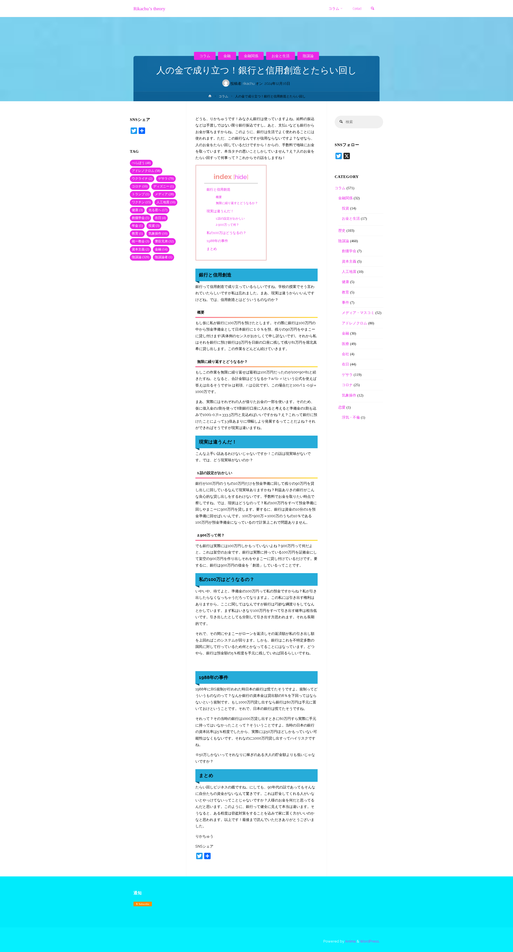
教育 (137, 233)
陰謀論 (308, 56)
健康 (137, 210)
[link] (372, 8)
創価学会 (140, 218)
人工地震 (166, 202)
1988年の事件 (217, 241)
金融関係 (251, 56)
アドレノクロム (146, 171)
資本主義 (140, 249)
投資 (153, 226)
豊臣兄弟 (164, 241)
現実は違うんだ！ (220, 211)
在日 (160, 218)
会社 (345, 354)
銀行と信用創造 (218, 189)
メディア (164, 194)
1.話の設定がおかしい (230, 218)
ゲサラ (166, 178)
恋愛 (341, 407)
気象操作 (157, 233)
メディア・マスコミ (358, 313)
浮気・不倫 (351, 417)
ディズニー (163, 186)
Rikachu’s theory (149, 8)
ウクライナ (142, 178)
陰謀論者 (163, 257)
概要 (219, 197)
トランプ (140, 194)
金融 (227, 56)
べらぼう (141, 163)
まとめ (212, 249)
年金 (137, 226)
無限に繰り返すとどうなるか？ (237, 203)
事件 (345, 302)
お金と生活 (281, 56)
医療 (345, 344)
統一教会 (140, 241)
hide (241, 176)
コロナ (139, 186)
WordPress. (370, 941)
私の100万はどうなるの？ (226, 233)
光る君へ (157, 210)
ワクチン (141, 202)
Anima (350, 941)
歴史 (341, 231)
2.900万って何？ (227, 225)
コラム (204, 56)
